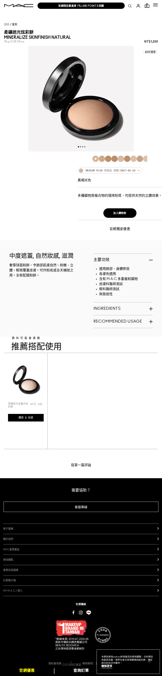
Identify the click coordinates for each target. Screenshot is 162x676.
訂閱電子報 (9, 580)
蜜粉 (14, 24)
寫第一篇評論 (81, 465)
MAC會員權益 (11, 549)
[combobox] (120, 170)
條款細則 (87, 663)
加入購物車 (119, 213)
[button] (155, 5)
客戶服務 (8, 529)
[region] (128, 661)
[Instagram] (81, 612)
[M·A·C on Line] (88, 612)
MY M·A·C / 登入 (13, 591)
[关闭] (149, 661)
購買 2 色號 (26, 417)
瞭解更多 (106, 666)
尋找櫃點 (8, 560)
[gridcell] (95, 159)
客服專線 (81, 507)
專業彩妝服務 (10, 570)
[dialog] (19, 405)
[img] (26, 380)
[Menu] (155, 5)
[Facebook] (73, 612)
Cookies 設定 (71, 665)
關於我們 (8, 539)
